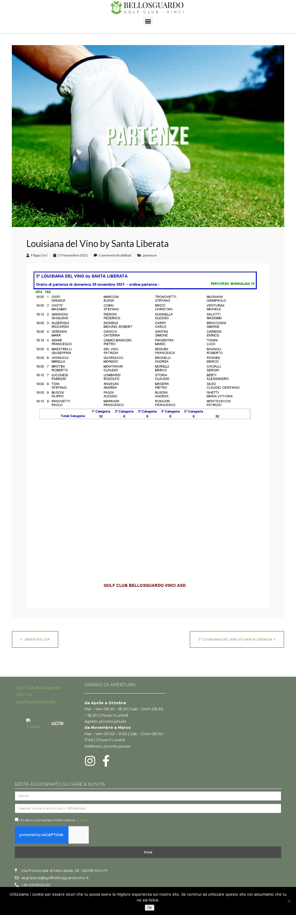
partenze (150, 255)
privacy (82, 820)
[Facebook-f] (106, 761)
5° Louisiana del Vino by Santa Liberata (235, 639)
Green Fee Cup (37, 639)
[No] (289, 901)
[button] (148, 21)
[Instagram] (90, 761)
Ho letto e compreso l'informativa (53, 820)
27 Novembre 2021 (73, 255)
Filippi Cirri (39, 255)
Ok (149, 907)
